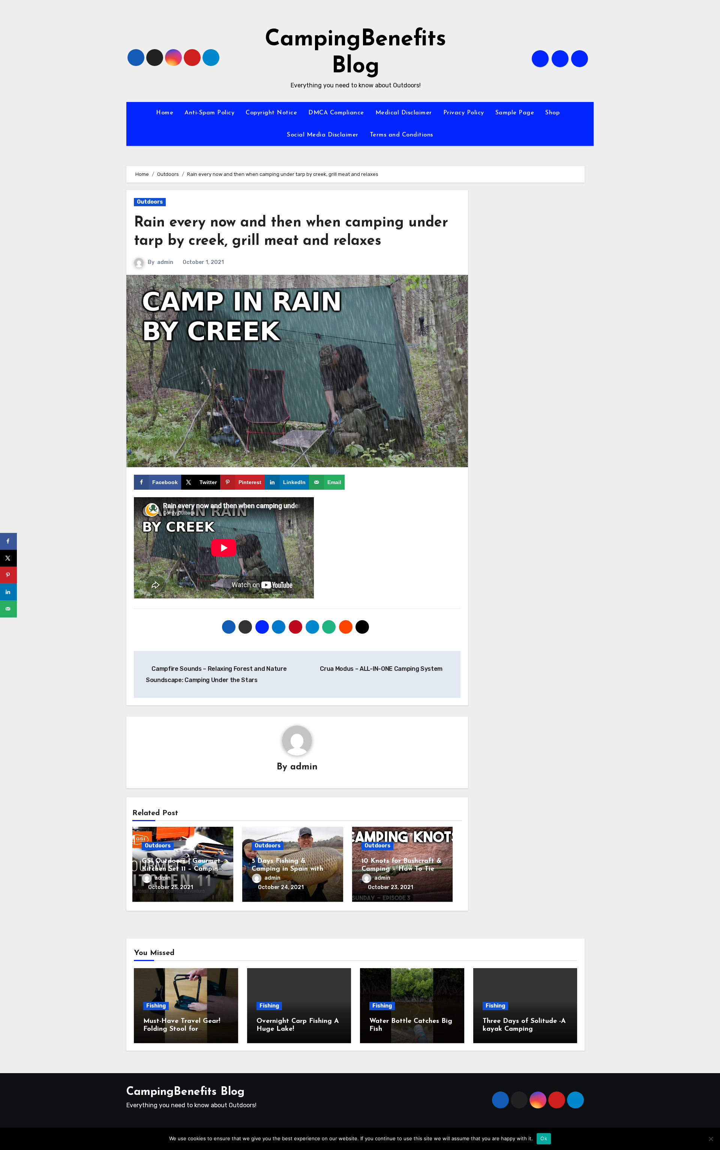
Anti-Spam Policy (209, 113)
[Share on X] (8, 558)
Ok (543, 1138)
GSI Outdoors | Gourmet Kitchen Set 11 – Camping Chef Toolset (182, 869)
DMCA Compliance (336, 113)
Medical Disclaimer (403, 113)
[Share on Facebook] (8, 541)
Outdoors (150, 202)
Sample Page (514, 113)
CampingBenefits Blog (185, 1092)
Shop (552, 113)
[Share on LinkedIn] (8, 591)
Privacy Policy (463, 113)
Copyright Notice (271, 113)
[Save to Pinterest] (8, 575)
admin (165, 262)
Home (164, 113)
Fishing (156, 1006)
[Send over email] (8, 608)
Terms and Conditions (401, 135)
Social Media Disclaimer (322, 135)
